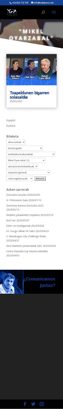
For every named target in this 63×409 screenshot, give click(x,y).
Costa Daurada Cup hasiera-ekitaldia (27, 251)
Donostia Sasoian (16, 194)
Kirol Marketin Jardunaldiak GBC (24, 245)
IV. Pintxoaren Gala (17, 200)
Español (10, 120)
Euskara (10, 125)
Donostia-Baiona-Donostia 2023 (24, 205)
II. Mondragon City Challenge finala (26, 236)
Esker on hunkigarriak (18, 225)
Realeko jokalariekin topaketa (23, 215)
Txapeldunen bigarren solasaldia (29, 95)
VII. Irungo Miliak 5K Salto (20, 231)
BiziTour (11, 220)
